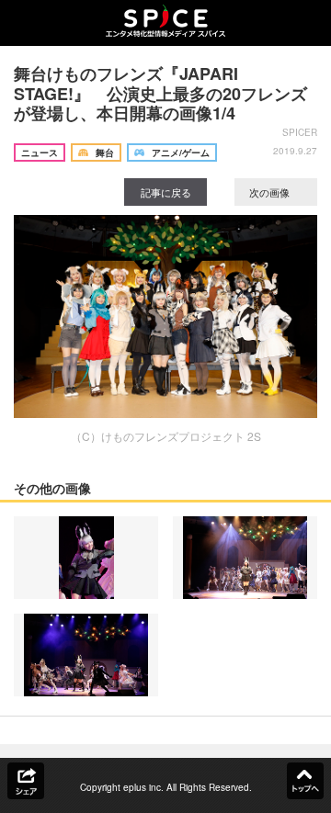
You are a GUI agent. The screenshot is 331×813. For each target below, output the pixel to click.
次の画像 (270, 192)
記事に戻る (166, 192)
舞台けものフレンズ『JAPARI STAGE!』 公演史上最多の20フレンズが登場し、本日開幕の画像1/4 (160, 93)
